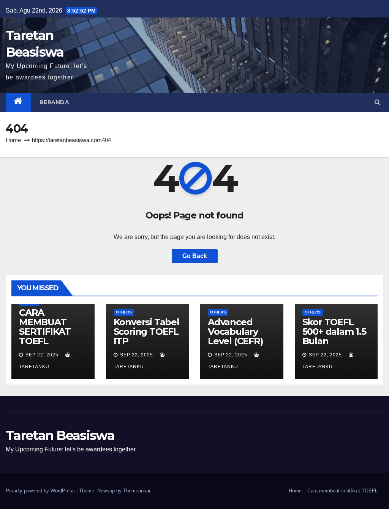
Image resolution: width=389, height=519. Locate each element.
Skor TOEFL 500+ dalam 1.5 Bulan (334, 331)
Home (13, 140)
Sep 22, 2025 (42, 355)
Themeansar (136, 491)
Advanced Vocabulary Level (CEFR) (235, 331)
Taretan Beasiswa (60, 435)
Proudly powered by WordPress (41, 491)
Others (124, 312)
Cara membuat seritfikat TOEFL (342, 491)
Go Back (194, 256)
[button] (377, 102)
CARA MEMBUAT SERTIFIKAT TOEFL (45, 327)
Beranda (55, 102)
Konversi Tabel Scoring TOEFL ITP (146, 331)
